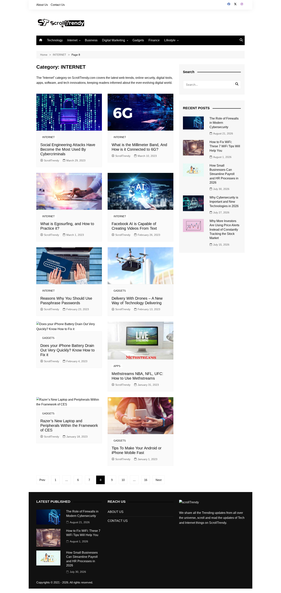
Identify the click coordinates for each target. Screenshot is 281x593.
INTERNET (48, 137)
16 (145, 480)
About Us (42, 4)
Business (91, 40)
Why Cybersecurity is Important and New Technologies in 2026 (224, 202)
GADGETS (120, 290)
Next (159, 480)
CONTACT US (118, 520)
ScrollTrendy (51, 160)
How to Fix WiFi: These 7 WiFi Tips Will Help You (225, 146)
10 (123, 480)
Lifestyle (169, 40)
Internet (72, 40)
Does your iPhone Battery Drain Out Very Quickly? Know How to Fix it (67, 350)
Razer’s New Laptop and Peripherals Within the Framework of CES (69, 425)
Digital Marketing (113, 40)
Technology (55, 40)
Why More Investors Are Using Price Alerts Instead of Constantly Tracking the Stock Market (224, 229)
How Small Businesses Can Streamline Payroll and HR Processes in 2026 (224, 174)
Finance (154, 40)
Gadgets (138, 40)
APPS (117, 366)
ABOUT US (115, 511)
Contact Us (58, 4)
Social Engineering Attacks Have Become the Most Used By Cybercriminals (67, 149)
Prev (42, 480)
